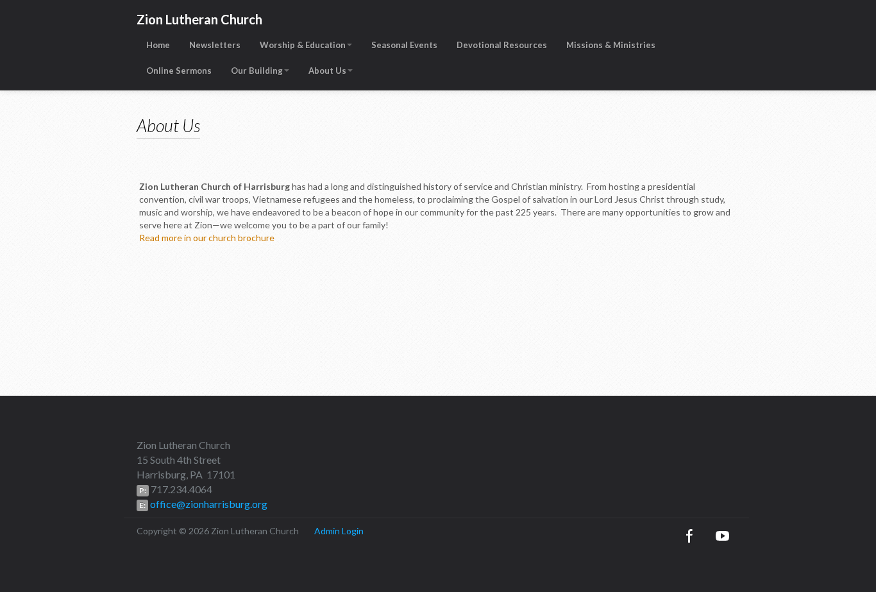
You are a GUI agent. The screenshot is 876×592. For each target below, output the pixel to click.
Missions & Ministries (610, 45)
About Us (327, 70)
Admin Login (339, 530)
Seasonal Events (404, 45)
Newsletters (214, 45)
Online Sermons (179, 70)
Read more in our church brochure (206, 237)
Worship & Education (303, 45)
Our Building (257, 70)
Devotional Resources (502, 45)
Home (158, 45)
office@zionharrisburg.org (207, 504)
